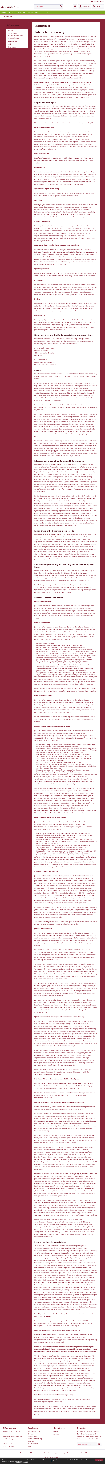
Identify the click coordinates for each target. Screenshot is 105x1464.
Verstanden (99, 1460)
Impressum (12, 47)
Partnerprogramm (34, 1431)
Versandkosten (48, 1453)
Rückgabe (31, 1441)
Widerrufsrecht (13, 38)
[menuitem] (48, 6)
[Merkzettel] (75, 6)
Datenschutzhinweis (22, 1461)
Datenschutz (12, 41)
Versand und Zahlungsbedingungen (16, 34)
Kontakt (11, 30)
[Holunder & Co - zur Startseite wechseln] (10, 7)
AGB (9, 44)
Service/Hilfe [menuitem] (97, 2)
